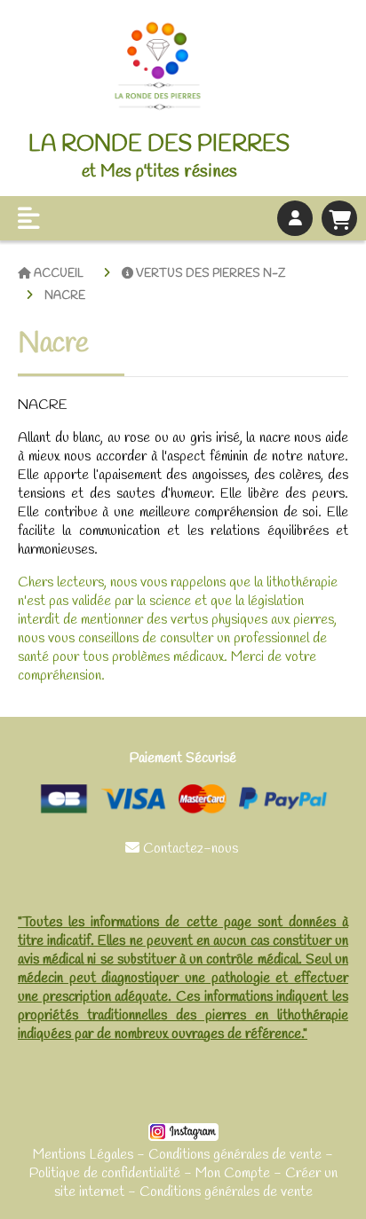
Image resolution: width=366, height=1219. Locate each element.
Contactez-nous (183, 848)
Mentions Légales (83, 1154)
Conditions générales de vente (235, 1154)
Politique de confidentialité (104, 1173)
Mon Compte (232, 1173)
